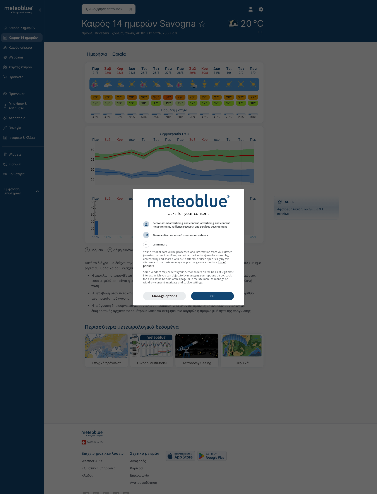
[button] (188, 245)
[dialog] (188, 247)
